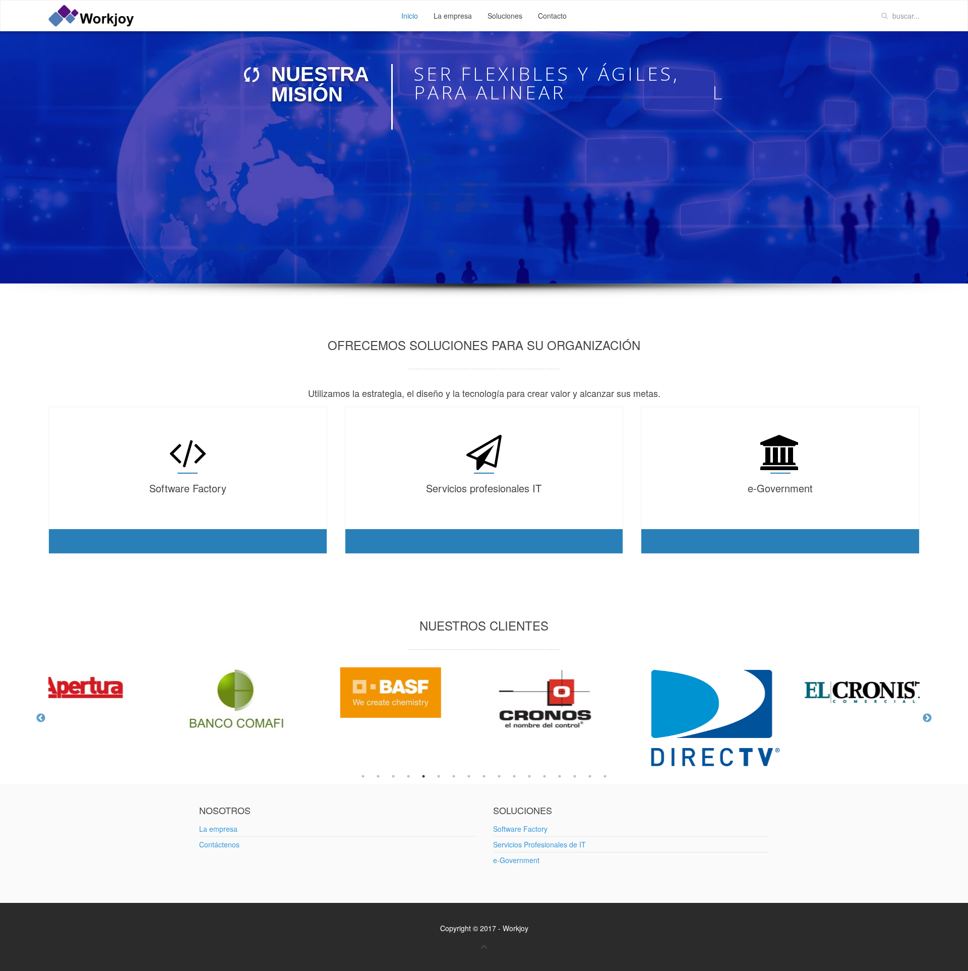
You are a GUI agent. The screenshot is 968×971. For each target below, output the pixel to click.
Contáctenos (219, 844)
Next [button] (927, 718)
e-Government (516, 860)
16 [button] (590, 776)
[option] (176, 698)
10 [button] (499, 776)
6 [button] (439, 776)
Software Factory (520, 829)
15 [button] (575, 776)
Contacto (552, 16)
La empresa (453, 16)
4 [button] (408, 776)
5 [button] (423, 776)
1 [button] (363, 776)
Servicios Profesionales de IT (539, 844)
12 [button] (529, 776)
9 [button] (484, 776)
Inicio (409, 16)
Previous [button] (41, 718)
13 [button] (544, 776)
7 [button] (454, 776)
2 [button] (378, 776)
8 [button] (469, 776)
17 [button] (605, 776)
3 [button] (393, 776)
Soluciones (505, 16)
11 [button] (514, 776)
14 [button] (560, 776)
